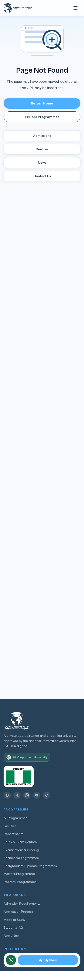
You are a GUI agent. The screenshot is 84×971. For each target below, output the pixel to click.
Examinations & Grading (21, 850)
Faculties (10, 826)
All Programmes (15, 818)
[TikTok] (46, 795)
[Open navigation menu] (75, 8)
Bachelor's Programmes (21, 858)
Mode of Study (14, 920)
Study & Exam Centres (20, 842)
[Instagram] (26, 795)
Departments (13, 834)
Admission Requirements (22, 903)
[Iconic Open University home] (22, 8)
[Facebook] (7, 795)
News (42, 163)
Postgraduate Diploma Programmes (30, 866)
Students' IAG (13, 927)
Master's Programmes (19, 874)
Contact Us (42, 176)
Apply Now (11, 936)
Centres (42, 149)
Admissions (42, 136)
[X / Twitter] (17, 795)
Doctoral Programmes (20, 882)
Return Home (42, 103)
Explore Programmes (42, 117)
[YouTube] (36, 795)
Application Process (18, 912)
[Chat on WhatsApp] (11, 960)
